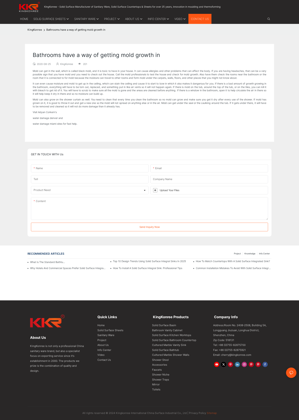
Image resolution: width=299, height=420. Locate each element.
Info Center (264, 253)
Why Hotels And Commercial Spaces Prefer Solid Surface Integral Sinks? (68, 268)
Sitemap (211, 413)
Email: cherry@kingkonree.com (232, 354)
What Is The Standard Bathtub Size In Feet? (48, 262)
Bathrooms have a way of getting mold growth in (75, 29)
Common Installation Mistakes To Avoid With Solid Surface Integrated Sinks (233, 268)
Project (237, 253)
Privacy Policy (197, 413)
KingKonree (35, 29)
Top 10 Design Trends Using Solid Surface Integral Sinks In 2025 (149, 261)
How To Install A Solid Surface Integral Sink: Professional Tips (147, 268)
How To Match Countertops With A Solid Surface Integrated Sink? (233, 261)
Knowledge (249, 253)
